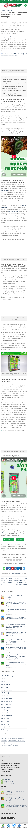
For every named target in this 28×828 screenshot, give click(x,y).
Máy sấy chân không (6, 687)
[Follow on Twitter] (8, 818)
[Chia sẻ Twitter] (9, 568)
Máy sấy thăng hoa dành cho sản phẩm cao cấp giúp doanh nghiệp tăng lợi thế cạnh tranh (16, 603)
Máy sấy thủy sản (5, 718)
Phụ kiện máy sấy (5, 727)
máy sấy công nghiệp (12, 738)
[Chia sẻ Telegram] (24, 568)
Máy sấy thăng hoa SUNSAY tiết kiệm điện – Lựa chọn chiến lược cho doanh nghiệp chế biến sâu (16, 641)
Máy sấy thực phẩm (6, 712)
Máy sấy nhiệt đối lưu (6, 701)
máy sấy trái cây (21, 740)
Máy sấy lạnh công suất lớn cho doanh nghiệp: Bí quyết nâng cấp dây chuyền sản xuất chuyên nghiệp (16, 656)
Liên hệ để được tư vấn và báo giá (14, 95)
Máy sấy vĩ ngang (5, 724)
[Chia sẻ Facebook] (7, 568)
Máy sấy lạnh (4, 695)
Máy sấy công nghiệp (6, 690)
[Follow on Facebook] (2, 818)
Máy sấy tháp (4, 710)
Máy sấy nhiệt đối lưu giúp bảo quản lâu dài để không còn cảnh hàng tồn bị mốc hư (16, 611)
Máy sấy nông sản (6, 704)
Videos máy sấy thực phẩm (10, 94)
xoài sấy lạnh (15, 745)
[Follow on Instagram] (5, 818)
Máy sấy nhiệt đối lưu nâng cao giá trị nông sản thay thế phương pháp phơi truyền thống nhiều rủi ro (15, 626)
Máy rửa (3, 678)
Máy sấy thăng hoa (6, 707)
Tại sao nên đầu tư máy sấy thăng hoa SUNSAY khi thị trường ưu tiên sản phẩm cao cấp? (16, 649)
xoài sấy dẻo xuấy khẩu (6, 745)
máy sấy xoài (4, 743)
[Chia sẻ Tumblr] (21, 568)
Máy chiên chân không (7, 676)
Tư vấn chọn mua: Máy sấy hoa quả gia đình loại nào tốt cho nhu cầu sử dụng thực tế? (16, 664)
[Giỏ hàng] (25, 5)
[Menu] (2, 5)
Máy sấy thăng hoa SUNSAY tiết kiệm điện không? (15, 596)
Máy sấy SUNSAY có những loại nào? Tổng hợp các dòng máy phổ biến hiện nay (16, 618)
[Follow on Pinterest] (13, 818)
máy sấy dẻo (21, 738)
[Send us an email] (10, 818)
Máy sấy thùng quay (6, 715)
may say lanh (4, 738)
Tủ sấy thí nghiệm (5, 730)
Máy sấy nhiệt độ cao (6, 698)
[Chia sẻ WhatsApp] (4, 568)
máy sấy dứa (4, 740)
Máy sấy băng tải (5, 684)
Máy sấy (3, 681)
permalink (5, 575)
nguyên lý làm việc (12, 743)
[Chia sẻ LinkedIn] (18, 568)
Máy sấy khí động (5, 693)
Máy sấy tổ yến (5, 721)
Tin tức (3, 10)
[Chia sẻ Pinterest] (12, 568)
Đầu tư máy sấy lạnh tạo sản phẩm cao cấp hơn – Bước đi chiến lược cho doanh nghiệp (16, 634)
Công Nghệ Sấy (8, 10)
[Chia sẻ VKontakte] (15, 568)
